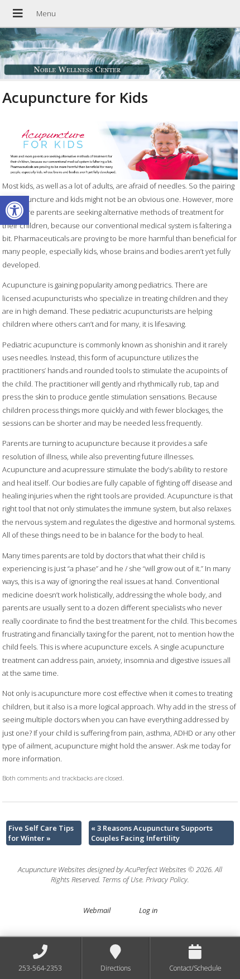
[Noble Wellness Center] (120, 54)
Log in (148, 910)
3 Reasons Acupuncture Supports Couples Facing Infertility (152, 833)
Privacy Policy (167, 879)
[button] (14, 210)
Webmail (97, 910)
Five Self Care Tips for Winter (41, 833)
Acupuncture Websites (51, 869)
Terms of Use (122, 879)
